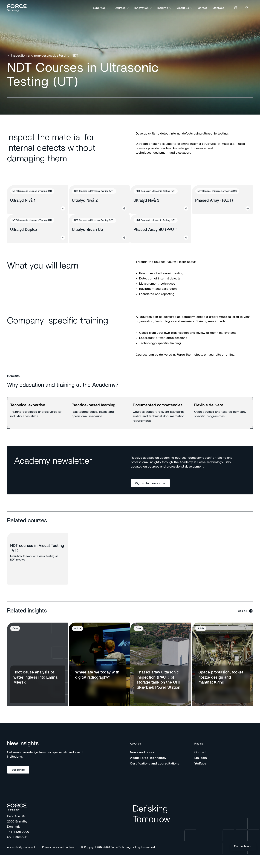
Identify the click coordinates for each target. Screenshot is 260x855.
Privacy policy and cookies (58, 847)
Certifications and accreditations (154, 763)
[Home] (18, 8)
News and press (142, 752)
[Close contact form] (249, 833)
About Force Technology (148, 758)
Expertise (99, 8)
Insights (162, 8)
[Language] (235, 8)
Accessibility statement (21, 847)
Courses (120, 8)
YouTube (200, 763)
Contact (218, 8)
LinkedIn (200, 758)
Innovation (141, 8)
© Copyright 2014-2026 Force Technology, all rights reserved (118, 847)
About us (183, 8)
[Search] (247, 8)
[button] (226, 833)
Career (202, 8)
